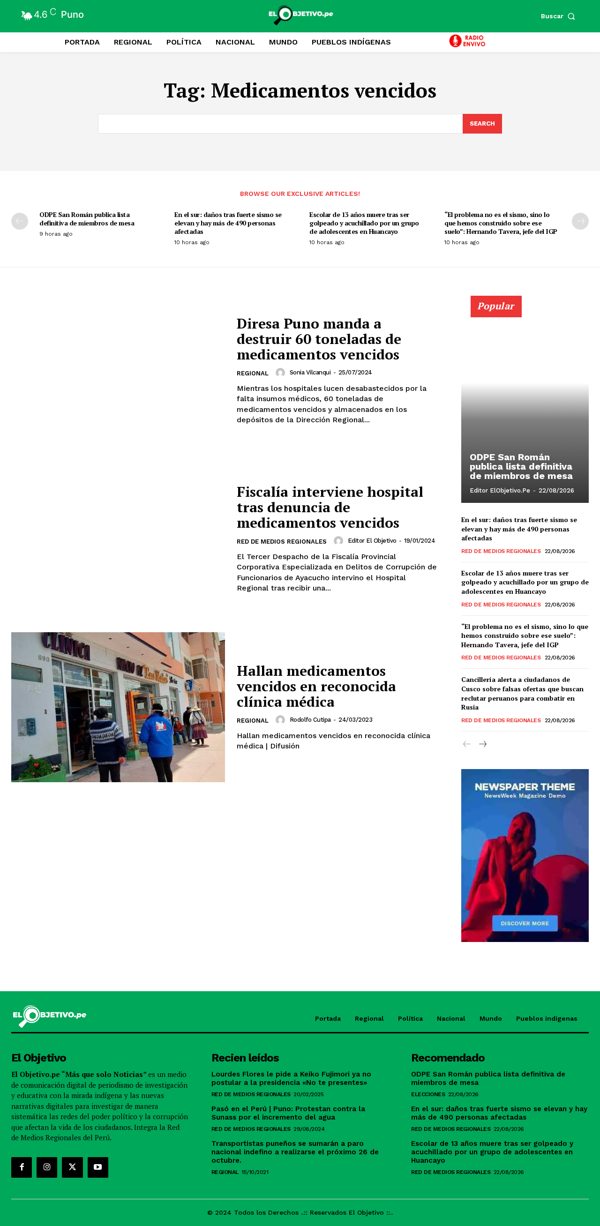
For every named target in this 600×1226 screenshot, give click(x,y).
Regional (253, 373)
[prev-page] (19, 221)
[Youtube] (98, 1167)
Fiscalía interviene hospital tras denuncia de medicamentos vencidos (330, 507)
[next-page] (580, 221)
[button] (560, 16)
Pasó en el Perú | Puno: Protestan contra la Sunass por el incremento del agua (288, 1113)
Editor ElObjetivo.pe (500, 490)
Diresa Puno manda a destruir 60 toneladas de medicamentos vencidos (319, 339)
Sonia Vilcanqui (310, 372)
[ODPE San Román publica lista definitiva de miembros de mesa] (525, 404)
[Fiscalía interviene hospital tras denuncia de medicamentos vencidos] (118, 538)
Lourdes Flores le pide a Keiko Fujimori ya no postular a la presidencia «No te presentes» (291, 1078)
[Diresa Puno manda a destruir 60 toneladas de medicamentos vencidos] (118, 370)
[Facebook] (21, 1167)
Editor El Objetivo (372, 540)
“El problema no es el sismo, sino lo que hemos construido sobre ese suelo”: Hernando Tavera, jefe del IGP (500, 223)
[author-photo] (282, 372)
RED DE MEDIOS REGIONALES (282, 541)
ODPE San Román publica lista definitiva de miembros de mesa (86, 218)
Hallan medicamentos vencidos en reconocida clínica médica (316, 686)
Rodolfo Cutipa (310, 719)
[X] (72, 1167)
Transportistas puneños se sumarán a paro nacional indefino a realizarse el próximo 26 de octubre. (295, 1152)
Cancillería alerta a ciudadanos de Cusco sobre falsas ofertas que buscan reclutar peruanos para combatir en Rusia (522, 693)
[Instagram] (47, 1167)
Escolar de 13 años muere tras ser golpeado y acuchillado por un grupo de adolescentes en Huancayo (364, 223)
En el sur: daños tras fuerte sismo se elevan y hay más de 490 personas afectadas (228, 223)
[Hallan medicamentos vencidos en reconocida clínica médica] (118, 707)
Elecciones (428, 1094)
